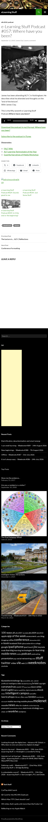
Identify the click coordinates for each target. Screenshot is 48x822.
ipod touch (28, 647)
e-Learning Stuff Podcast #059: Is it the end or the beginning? (10, 213)
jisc (36, 646)
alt (13, 632)
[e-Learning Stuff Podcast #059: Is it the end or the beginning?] (10, 204)
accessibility (26, 681)
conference (21, 639)
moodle (4, 705)
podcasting (35, 654)
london (32, 696)
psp (15, 658)
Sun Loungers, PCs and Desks (33, 774)
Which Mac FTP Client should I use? (15, 799)
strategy (35, 708)
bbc (19, 683)
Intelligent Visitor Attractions (13, 574)
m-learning (38, 650)
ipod (31, 694)
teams (42, 708)
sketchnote (27, 708)
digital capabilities (20, 690)
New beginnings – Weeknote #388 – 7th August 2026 (22, 450)
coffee (11, 640)
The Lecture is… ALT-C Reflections (14, 237)
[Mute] (36, 121)
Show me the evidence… (10, 478)
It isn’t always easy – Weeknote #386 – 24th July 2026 (22, 459)
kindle (3, 650)
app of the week (16, 635)
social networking (24, 658)
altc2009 (32, 633)
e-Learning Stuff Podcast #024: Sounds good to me (10, 192)
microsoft (4, 701)
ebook (40, 690)
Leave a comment (30, 40)
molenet (40, 700)
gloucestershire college (31, 643)
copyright (42, 684)
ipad (11, 646)
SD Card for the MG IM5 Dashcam (14, 795)
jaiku (34, 694)
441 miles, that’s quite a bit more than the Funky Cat (21, 804)
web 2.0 (24, 663)
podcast (11, 22)
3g (21, 680)
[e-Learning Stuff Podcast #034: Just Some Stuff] (32, 183)
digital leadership (31, 690)
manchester (40, 697)
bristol (35, 683)
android (36, 681)
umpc (3, 712)
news (13, 653)
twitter (5, 663)
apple (4, 636)
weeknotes (37, 662)
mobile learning (14, 701)
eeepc (3, 694)
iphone (18, 646)
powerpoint (5, 708)
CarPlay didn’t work (9, 790)
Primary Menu (45, 12)
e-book (5, 643)
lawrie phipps (8, 696)
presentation (7, 658)
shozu (20, 708)
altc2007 (18, 633)
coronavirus (8, 686)
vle (19, 663)
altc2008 (25, 633)
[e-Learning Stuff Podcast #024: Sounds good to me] (10, 183)
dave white (36, 687)
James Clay (19, 40)
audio (38, 636)
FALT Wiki (8, 148)
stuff (39, 658)
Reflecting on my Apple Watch (13, 808)
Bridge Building (22, 768)
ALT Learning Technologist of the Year (20, 151)
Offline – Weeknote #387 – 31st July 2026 (17, 455)
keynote (41, 647)
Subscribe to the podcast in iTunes (16, 136)
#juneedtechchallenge (10, 681)
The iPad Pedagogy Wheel (11, 537)
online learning (34, 705)
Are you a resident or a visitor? (13, 485)
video (13, 663)
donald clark (7, 225)
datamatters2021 (35, 640)
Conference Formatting (10, 246)
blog (42, 636)
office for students (22, 705)
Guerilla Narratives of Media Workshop (21, 154)
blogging (4, 640)
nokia (19, 654)
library (17, 697)
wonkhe (13, 711)
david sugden (7, 690)
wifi (7, 712)
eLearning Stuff (9, 12)
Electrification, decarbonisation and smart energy (20, 441)
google (4, 647)
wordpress (22, 712)
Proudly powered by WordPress (12, 819)
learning (10, 650)
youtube (4, 666)
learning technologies (23, 650)
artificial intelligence (9, 683)
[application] (24, 120)
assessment (31, 636)
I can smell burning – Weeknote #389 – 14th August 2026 (24, 445)
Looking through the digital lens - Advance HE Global (22, 742)
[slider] (41, 120)
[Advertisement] (11, 388)
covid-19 (20, 687)
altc (32, 681)
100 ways (6, 632)
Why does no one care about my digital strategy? (20, 745)
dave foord (27, 687)
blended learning (27, 683)
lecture (17, 225)
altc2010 (4, 22)
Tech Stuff (7, 784)
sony (33, 659)
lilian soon (24, 697)
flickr (19, 643)
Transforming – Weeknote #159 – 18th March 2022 (21, 615)
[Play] (4, 121)
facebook (13, 643)
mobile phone (27, 701)
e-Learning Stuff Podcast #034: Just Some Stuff (30, 192)
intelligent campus (17, 693)
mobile (5, 653)
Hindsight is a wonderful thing (28, 751)
